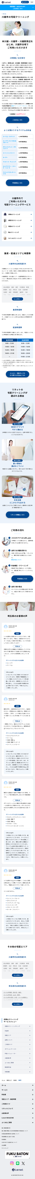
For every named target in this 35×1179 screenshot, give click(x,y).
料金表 (7, 1031)
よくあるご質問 (9, 1062)
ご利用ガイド (8, 1044)
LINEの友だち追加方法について (9, 1142)
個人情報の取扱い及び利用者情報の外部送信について (15, 1131)
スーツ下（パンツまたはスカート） (9, 141)
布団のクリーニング (14, 226)
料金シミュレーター (10, 1053)
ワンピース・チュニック (9, 162)
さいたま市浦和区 (8, 1007)
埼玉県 (15, 1080)
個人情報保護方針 (6, 1128)
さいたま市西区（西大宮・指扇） (12, 992)
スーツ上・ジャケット (9, 136)
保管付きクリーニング (14, 220)
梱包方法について (16, 560)
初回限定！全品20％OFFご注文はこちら (17, 7)
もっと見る (17, 299)
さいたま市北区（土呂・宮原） (12, 995)
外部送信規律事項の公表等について (10, 1133)
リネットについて (7, 1108)
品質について (8, 1040)
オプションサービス (10, 1049)
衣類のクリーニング (14, 214)
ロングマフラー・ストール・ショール (9, 167)
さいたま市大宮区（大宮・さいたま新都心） (15, 997)
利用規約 (7, 1072)
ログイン (26, 2)
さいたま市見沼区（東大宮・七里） (13, 1000)
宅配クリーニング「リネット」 (19, 106)
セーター (5, 157)
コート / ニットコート (9, 153)
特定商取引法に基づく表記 (8, 1136)
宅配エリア (8, 1035)
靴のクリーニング (13, 232)
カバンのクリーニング (15, 238)
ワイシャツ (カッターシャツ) (9, 173)
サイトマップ (5, 1148)
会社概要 (4, 1145)
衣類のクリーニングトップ (12, 1026)
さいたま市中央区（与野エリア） (12, 1002)
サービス (4, 1090)
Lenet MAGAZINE (8, 1118)
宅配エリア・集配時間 (9, 1099)
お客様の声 (8, 1058)
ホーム (3, 1080)
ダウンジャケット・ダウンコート (9, 147)
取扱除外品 (8, 1067)
